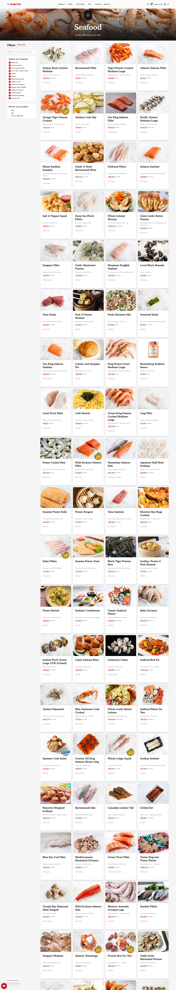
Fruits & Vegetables (17, 115)
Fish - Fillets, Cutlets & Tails (19, 71)
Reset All (20, 45)
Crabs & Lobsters (16, 65)
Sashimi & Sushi (16, 92)
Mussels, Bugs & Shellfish (18, 87)
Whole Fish (14, 62)
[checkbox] (10, 63)
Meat (12, 110)
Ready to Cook (15, 81)
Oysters (13, 73)
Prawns (13, 76)
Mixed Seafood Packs (17, 79)
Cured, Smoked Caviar (18, 68)
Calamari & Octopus (17, 90)
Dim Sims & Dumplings (17, 95)
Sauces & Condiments (18, 84)
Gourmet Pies (15, 98)
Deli (12, 113)
